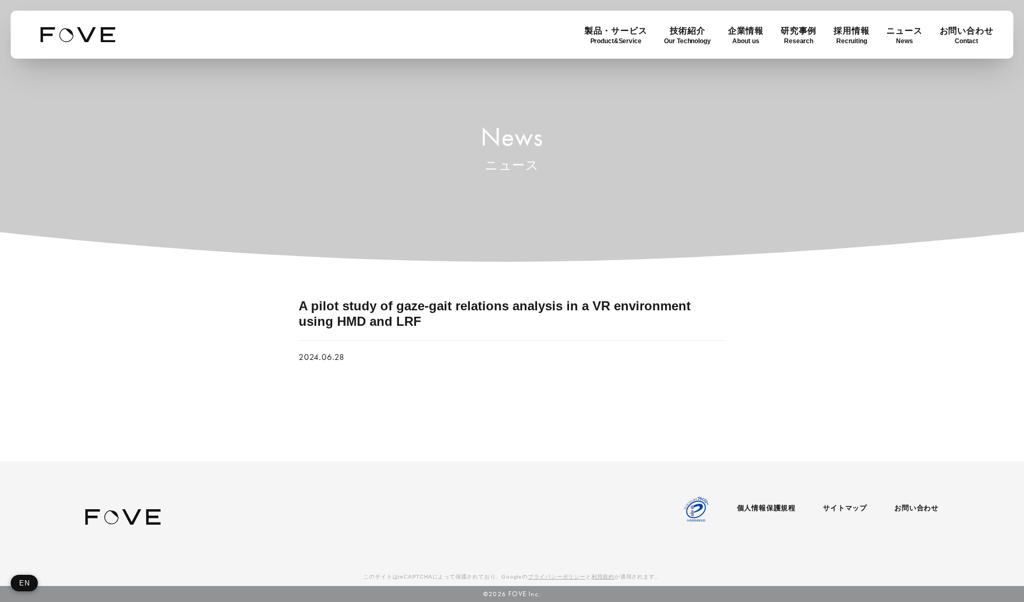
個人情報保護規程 (766, 508)
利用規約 (602, 577)
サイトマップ (845, 508)
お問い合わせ (916, 508)
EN (24, 583)
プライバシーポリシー (557, 577)
